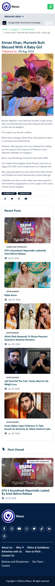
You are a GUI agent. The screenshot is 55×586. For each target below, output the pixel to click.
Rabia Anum (10, 295)
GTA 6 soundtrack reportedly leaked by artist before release (25, 252)
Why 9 (20, 547)
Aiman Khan (25, 193)
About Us (7, 547)
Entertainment (27, 29)
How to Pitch (33, 551)
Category (15, 29)
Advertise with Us (12, 551)
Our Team (37, 561)
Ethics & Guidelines (38, 547)
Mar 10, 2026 (14, 299)
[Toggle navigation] (50, 6)
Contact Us (8, 555)
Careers (6, 565)
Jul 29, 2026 (13, 258)
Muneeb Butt (9, 193)
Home (5, 29)
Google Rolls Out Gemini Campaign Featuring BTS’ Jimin (25, 23)
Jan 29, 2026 (14, 389)
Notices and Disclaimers (15, 561)
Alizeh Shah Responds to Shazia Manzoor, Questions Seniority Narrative (26, 338)
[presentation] (46, 23)
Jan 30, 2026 (14, 344)
